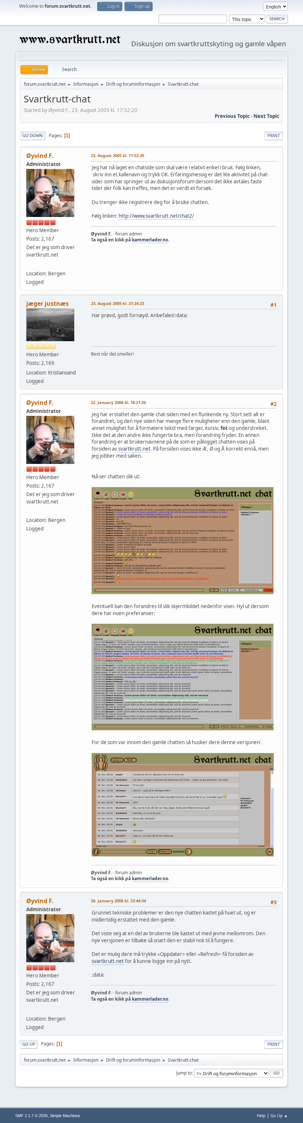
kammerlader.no (150, 240)
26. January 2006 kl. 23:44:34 (118, 900)
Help (261, 1115)
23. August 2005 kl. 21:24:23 (117, 303)
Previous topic (232, 116)
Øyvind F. (40, 156)
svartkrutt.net (134, 448)
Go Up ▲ (279, 1115)
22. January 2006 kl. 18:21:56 (118, 402)
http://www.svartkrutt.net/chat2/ (156, 216)
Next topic (266, 116)
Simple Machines (65, 1115)
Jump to (184, 1073)
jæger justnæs (47, 303)
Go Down (32, 135)
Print (274, 135)
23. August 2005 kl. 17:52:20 (117, 155)
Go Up (28, 1044)
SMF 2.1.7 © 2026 (31, 1115)
